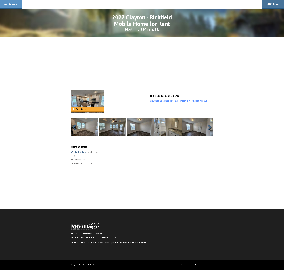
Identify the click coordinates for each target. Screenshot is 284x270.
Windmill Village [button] (79, 152)
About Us (75, 242)
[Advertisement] (142, 64)
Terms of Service (88, 242)
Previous (75, 127)
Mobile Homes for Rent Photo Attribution (197, 265)
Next (209, 127)
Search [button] (12, 4)
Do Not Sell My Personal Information (129, 242)
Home (275, 4)
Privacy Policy (104, 242)
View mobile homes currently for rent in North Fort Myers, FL (179, 101)
